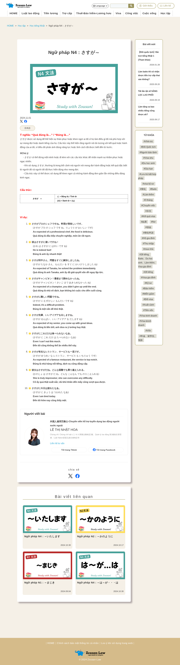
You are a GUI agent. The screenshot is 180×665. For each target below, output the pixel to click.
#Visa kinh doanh (148, 316)
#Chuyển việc (148, 205)
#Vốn (148, 330)
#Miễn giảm (148, 294)
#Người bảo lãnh (148, 152)
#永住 (148, 211)
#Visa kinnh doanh (144, 323)
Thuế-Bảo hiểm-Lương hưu (93, 13)
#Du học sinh (148, 163)
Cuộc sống (149, 13)
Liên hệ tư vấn (57, 443)
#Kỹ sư (148, 283)
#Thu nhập (148, 243)
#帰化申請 (148, 233)
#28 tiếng (148, 272)
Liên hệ (167, 5)
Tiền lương (51, 13)
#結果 (144, 222)
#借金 (148, 227)
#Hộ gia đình (148, 238)
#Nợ (153, 222)
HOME (14, 13)
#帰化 (143, 189)
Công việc (131, 13)
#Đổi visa (148, 299)
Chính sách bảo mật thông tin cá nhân (78, 643)
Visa (118, 13)
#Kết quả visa (148, 216)
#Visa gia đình (148, 277)
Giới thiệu (148, 5)
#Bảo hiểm (148, 288)
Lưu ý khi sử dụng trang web (117, 643)
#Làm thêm (148, 194)
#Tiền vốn (148, 310)
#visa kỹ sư (148, 184)
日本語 (27, 128)
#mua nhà (148, 249)
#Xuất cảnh (148, 305)
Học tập (165, 13)
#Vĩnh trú (148, 141)
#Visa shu (148, 158)
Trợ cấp (67, 13)
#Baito (153, 189)
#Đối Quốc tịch (148, 147)
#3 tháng (148, 200)
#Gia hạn (148, 169)
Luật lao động (30, 13)
